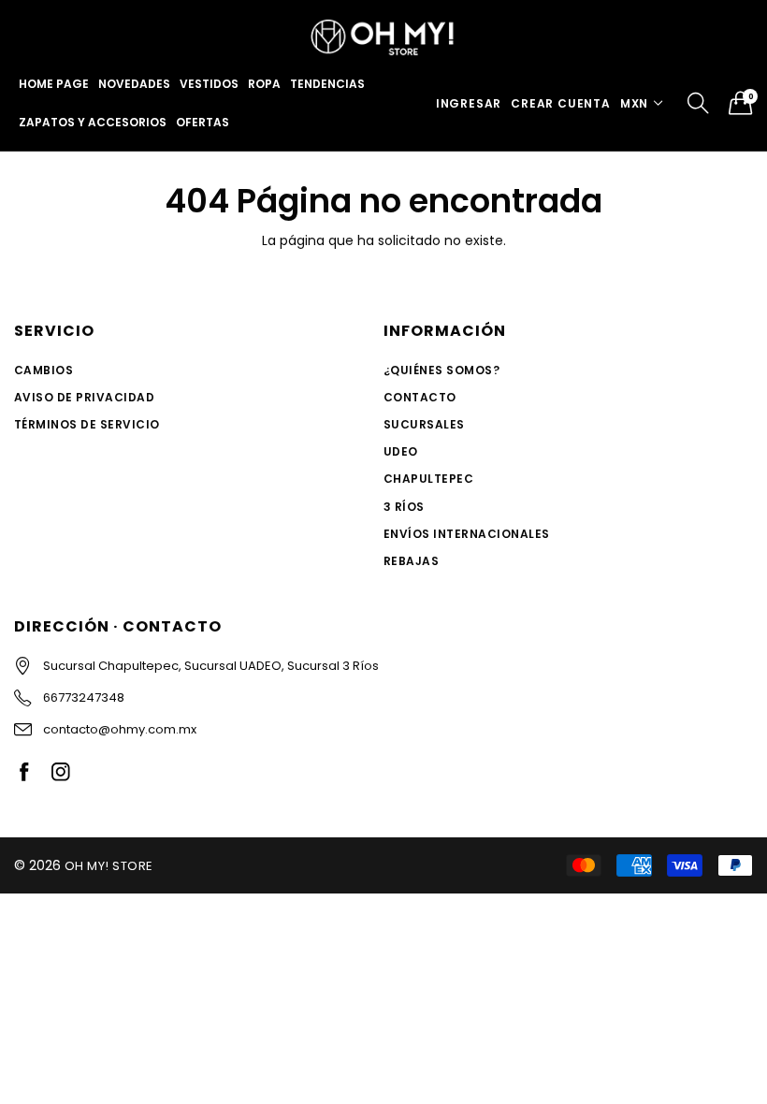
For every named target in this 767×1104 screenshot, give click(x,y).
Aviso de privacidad (84, 397)
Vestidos (209, 84)
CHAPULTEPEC (428, 479)
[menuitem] (54, 84)
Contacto (420, 397)
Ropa (264, 84)
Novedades (134, 84)
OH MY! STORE (109, 866)
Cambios (43, 370)
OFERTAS (202, 122)
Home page (54, 84)
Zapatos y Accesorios (92, 122)
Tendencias (327, 84)
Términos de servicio (87, 424)
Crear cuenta (561, 103)
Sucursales (424, 424)
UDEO (401, 451)
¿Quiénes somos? (441, 370)
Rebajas (411, 561)
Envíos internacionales (467, 534)
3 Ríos (404, 507)
